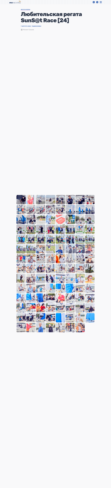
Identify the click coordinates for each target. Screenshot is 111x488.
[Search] (97, 2)
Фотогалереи (25, 9)
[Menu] (101, 2)
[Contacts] (94, 2)
